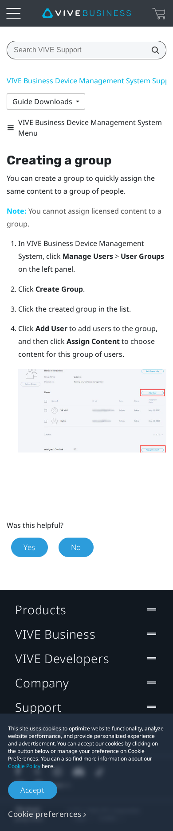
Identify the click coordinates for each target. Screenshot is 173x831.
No (76, 547)
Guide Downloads (43, 101)
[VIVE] (86, 13)
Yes (29, 547)
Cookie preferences (45, 814)
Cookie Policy (24, 766)
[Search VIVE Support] (152, 50)
